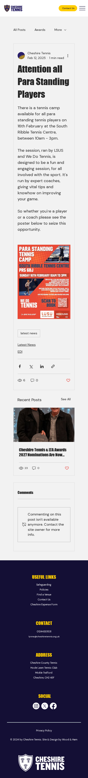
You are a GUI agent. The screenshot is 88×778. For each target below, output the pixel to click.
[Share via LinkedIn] (42, 366)
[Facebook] (53, 706)
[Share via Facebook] (20, 366)
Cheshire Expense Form (44, 604)
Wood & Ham (69, 739)
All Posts (19, 30)
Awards (40, 30)
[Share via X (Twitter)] (31, 366)
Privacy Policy (44, 730)
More (58, 30)
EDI (20, 352)
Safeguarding (44, 584)
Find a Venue (44, 594)
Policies (44, 589)
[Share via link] (53, 366)
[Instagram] (36, 706)
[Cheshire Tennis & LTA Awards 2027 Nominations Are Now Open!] (44, 425)
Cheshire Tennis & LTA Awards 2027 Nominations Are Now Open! (42, 452)
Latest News (27, 345)
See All (66, 399)
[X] (44, 706)
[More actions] (67, 55)
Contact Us (44, 599)
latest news (29, 333)
